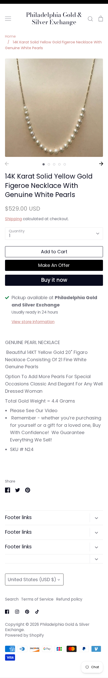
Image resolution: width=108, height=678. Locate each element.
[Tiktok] (37, 612)
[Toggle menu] (8, 18)
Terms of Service (37, 599)
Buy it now (54, 280)
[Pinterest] (27, 612)
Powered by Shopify (24, 635)
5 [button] (65, 164)
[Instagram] (17, 612)
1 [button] (43, 164)
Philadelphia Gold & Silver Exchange (54, 18)
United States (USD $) (32, 579)
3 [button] (54, 164)
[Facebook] (7, 612)
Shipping (13, 218)
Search (12, 599)
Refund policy (69, 599)
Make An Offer (54, 265)
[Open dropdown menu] (96, 517)
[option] (54, 108)
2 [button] (49, 164)
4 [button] (59, 164)
